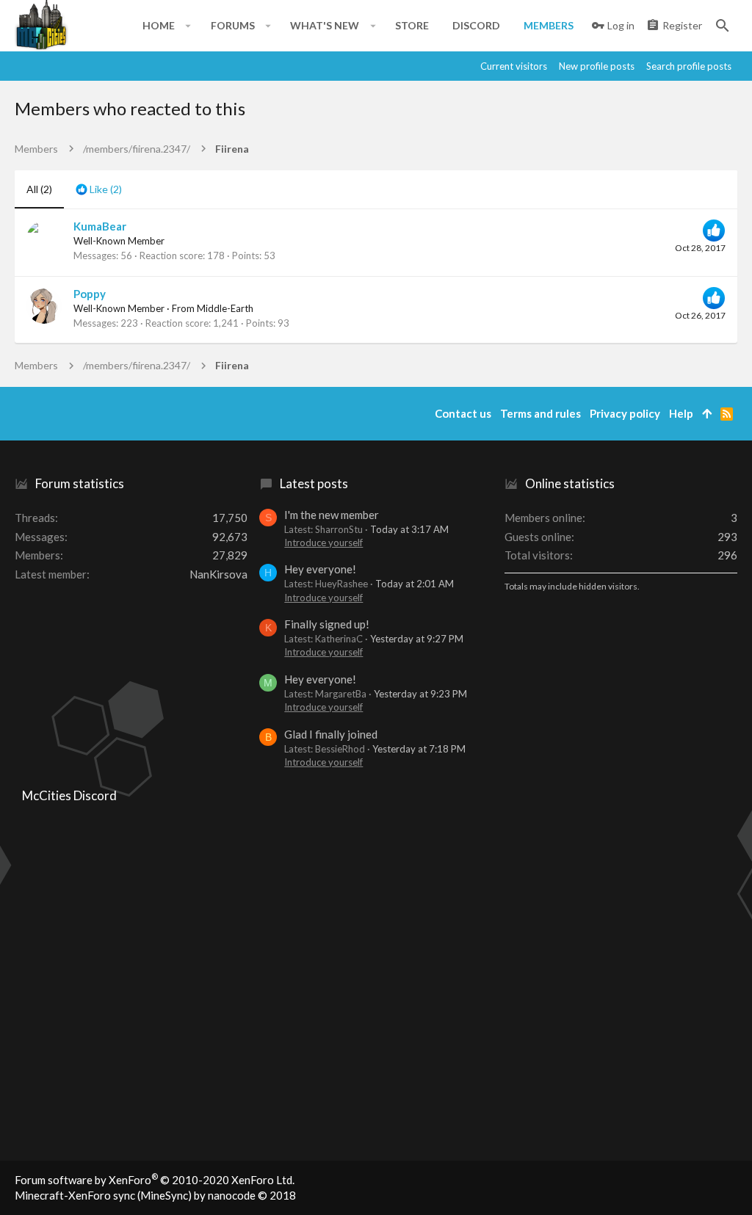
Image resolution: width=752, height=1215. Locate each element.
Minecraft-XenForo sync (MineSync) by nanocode (155, 1195)
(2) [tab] (39, 189)
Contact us (463, 413)
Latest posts (314, 483)
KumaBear (99, 226)
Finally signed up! (326, 624)
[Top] (707, 414)
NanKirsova (218, 574)
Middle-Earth (225, 308)
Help (681, 413)
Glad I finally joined (330, 734)
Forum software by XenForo (154, 1179)
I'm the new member (331, 514)
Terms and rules (540, 413)
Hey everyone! (320, 569)
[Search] (722, 25)
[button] (188, 25)
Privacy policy (625, 413)
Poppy (89, 293)
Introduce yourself (323, 542)
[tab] (99, 189)
